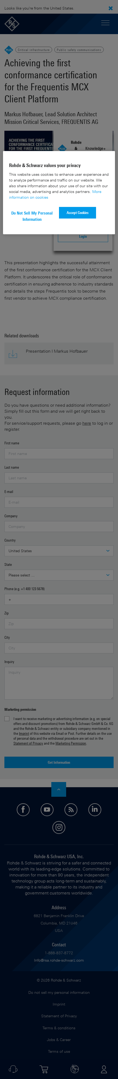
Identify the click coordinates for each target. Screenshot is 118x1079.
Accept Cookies (78, 212)
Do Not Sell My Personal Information (32, 216)
